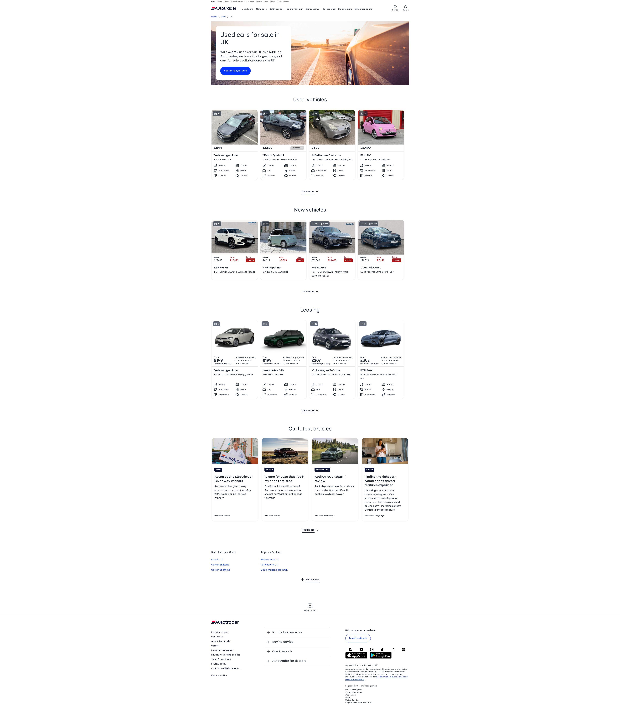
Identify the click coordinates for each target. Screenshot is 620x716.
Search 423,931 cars (235, 71)
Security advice (219, 632)
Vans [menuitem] (219, 2)
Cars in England (220, 565)
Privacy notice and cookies (225, 655)
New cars (261, 9)
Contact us (217, 637)
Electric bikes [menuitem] (283, 2)
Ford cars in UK (269, 565)
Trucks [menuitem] (259, 2)
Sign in (406, 10)
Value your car (294, 9)
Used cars (247, 9)
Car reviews (313, 9)
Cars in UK (217, 559)
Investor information (222, 650)
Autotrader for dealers (289, 661)
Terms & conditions (221, 659)
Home (214, 17)
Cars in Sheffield (220, 570)
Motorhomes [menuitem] (237, 2)
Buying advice (283, 642)
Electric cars (345, 9)
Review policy (218, 664)
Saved (395, 10)
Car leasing (328, 9)
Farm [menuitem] (266, 2)
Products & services (287, 632)
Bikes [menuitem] (226, 2)
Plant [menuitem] (272, 2)
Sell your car (277, 9)
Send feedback (358, 638)
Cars (223, 17)
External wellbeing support (225, 668)
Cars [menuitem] (213, 2)
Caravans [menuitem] (249, 2)
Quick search (282, 651)
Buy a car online (363, 9)
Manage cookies (219, 675)
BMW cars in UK (270, 559)
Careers (215, 646)
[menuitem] (247, 9)
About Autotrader (221, 641)
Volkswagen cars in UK (274, 570)
